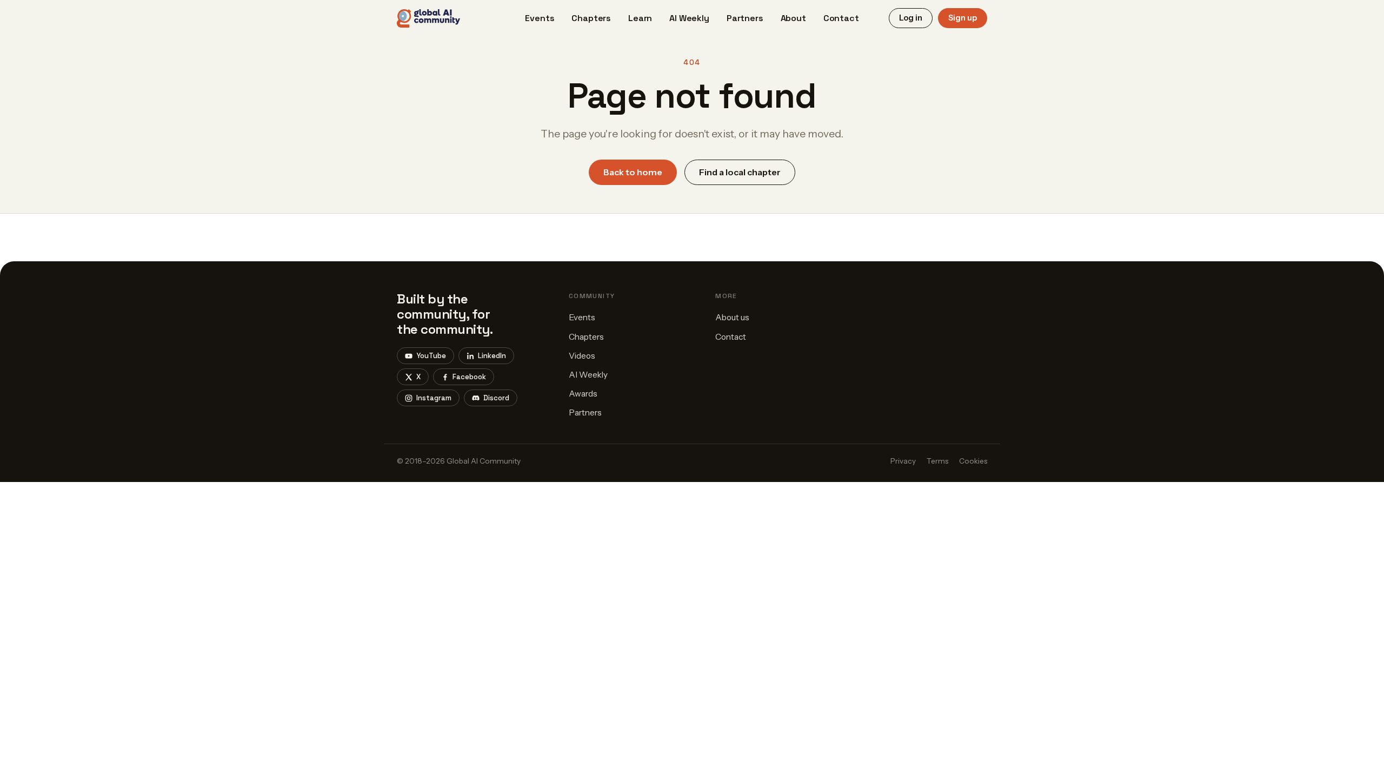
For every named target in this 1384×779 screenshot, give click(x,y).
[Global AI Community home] (428, 18)
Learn (640, 18)
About (793, 18)
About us (732, 317)
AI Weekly (689, 18)
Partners (745, 18)
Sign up (962, 18)
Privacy (903, 461)
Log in (910, 18)
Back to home (632, 172)
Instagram (433, 397)
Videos (582, 356)
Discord (496, 397)
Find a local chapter (740, 172)
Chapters (591, 18)
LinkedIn (492, 355)
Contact (841, 18)
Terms (937, 461)
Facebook (469, 376)
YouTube (431, 355)
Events (539, 18)
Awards (583, 393)
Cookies (973, 461)
